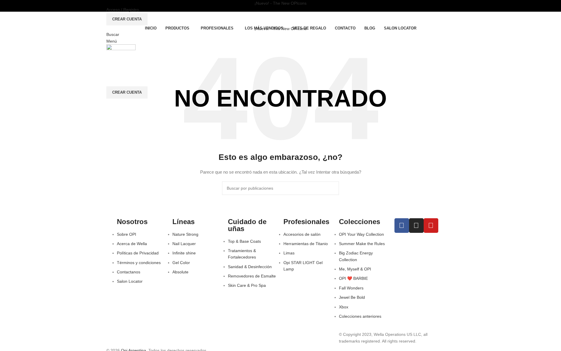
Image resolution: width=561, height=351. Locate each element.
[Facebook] (401, 225)
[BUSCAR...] (332, 188)
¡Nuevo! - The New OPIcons (280, 3)
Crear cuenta (127, 19)
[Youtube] (431, 225)
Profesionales (306, 222)
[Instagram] (416, 225)
